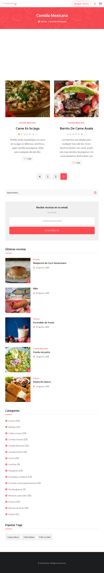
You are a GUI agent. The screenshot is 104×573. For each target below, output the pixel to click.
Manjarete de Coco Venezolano (49, 263)
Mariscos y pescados (17, 495)
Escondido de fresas (43, 322)
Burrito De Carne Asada (76, 128)
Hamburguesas (15, 489)
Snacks (36, 378)
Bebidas (12, 427)
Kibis (35, 288)
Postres (36, 259)
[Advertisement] (52, 49)
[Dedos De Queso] (17, 389)
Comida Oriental (16, 452)
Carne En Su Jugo (28, 128)
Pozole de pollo (41, 352)
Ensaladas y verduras (17, 476)
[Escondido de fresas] (17, 330)
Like (29, 158)
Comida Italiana (15, 439)
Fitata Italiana (29, 537)
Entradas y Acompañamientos (22, 483)
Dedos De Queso (42, 382)
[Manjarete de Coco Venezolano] (17, 270)
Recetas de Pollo (16, 508)
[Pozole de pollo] (17, 359)
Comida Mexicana (27, 122)
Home (43, 21)
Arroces (11, 420)
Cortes (11, 458)
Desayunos (13, 470)
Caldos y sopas (15, 433)
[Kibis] (17, 300)
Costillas (12, 464)
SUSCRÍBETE (52, 230)
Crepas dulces (13, 537)
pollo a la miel (45, 537)
